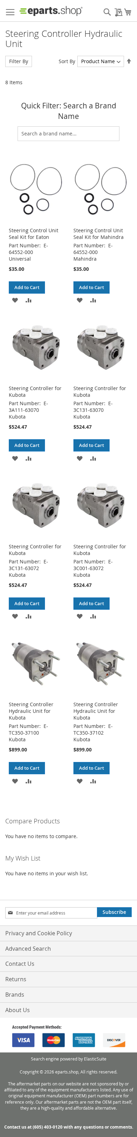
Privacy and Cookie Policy (38, 933)
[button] (15, 300)
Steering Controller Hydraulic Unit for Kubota (31, 711)
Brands (14, 994)
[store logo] (51, 11)
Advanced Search (28, 948)
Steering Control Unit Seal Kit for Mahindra (98, 233)
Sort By (67, 61)
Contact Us (19, 964)
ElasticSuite (95, 1059)
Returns (15, 979)
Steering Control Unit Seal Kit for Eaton (33, 233)
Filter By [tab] (18, 61)
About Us (17, 1010)
